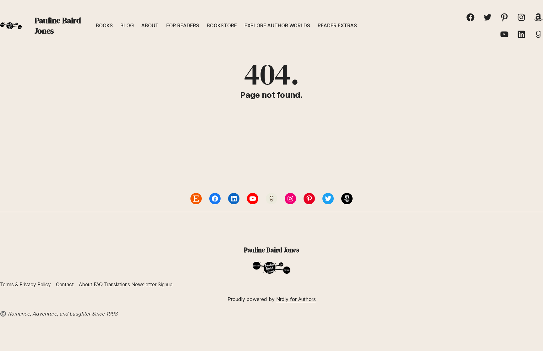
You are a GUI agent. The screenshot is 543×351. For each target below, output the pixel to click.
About (85, 285)
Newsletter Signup (152, 285)
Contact (65, 285)
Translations (117, 285)
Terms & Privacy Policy (25, 285)
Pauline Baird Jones (58, 25)
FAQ (98, 285)
